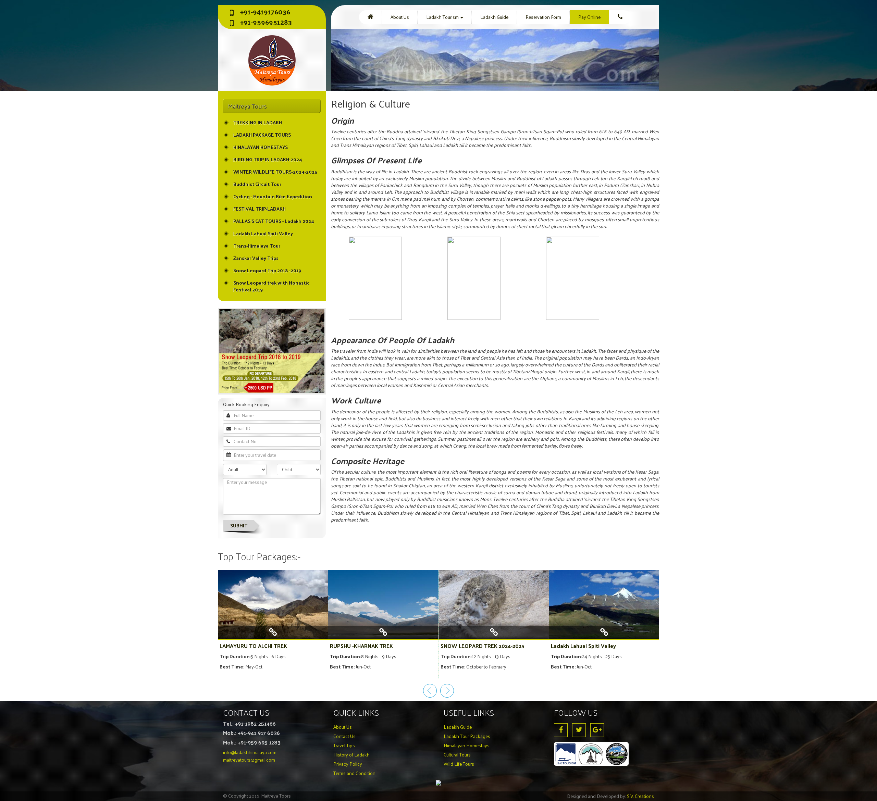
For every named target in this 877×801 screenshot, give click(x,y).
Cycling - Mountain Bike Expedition (272, 196)
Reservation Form (543, 17)
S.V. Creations (640, 796)
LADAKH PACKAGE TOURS (262, 134)
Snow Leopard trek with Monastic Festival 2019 (271, 286)
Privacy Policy (347, 764)
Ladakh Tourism (443, 17)
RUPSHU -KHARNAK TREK (361, 646)
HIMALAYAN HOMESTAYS (260, 147)
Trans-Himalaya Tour (256, 245)
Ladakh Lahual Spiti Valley (263, 233)
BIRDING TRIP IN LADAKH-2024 (267, 159)
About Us (400, 17)
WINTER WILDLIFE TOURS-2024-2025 (275, 171)
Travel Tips (344, 745)
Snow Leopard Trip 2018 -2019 (267, 270)
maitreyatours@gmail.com (249, 759)
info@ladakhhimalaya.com (249, 752)
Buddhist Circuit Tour (257, 184)
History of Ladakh (351, 754)
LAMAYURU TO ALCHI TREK (253, 646)
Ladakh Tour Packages (467, 736)
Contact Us (344, 736)
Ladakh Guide (494, 17)
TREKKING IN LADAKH (257, 122)
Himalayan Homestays (467, 745)
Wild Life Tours (459, 764)
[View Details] (273, 635)
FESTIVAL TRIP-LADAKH (259, 208)
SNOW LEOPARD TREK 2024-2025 (482, 646)
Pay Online (589, 17)
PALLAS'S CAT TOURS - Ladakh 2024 (273, 221)
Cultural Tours (457, 754)
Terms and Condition (354, 773)
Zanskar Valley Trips (256, 258)
